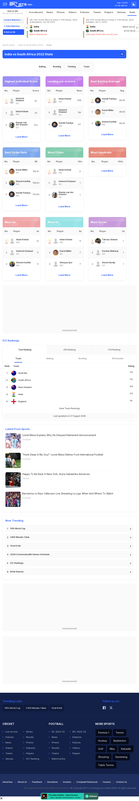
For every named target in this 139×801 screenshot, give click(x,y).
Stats (132, 12)
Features (30, 748)
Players (30, 753)
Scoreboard (36, 12)
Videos (72, 12)
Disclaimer (52, 782)
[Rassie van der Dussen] (12, 125)
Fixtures (85, 12)
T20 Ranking (114, 349)
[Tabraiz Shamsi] (98, 241)
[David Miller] (98, 112)
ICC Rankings (16, 563)
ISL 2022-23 (58, 731)
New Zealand (25, 387)
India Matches (13, 26)
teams (97, 12)
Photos (61, 12)
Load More (21, 136)
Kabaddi (126, 748)
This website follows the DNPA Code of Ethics (47, 788)
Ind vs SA (13, 12)
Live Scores (11, 731)
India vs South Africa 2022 (30, 45)
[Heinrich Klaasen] (12, 101)
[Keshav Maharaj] (98, 252)
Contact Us (121, 782)
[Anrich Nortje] (98, 264)
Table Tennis (106, 765)
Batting (42, 66)
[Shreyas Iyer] (56, 264)
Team (86, 66)
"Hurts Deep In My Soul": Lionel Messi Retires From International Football (62, 454)
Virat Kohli (15, 545)
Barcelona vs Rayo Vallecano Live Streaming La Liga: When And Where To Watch (67, 493)
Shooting (103, 756)
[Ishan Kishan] (12, 113)
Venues (121, 12)
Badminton (119, 740)
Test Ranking (24, 349)
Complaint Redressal (86, 782)
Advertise (8, 782)
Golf (100, 748)
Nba (112, 748)
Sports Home (9, 45)
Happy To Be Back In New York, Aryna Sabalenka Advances (56, 474)
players (109, 12)
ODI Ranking (69, 349)
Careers (107, 782)
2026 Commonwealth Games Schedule (29, 554)
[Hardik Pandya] (55, 125)
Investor (67, 782)
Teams (9, 753)
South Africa (24, 380)
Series (29, 731)
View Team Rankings (69, 408)
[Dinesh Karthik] (98, 123)
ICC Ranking (32, 758)
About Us (22, 782)
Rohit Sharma (16, 571)
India (20, 394)
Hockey (102, 740)
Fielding (72, 66)
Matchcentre (58, 758)
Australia (22, 373)
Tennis (25, 478)
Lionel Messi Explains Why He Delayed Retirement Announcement (59, 435)
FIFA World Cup (17, 528)
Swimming (121, 756)
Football (26, 439)
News (50, 12)
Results (30, 737)
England (22, 401)
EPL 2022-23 (79, 731)
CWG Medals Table (19, 537)
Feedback (37, 782)
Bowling (57, 66)
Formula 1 (103, 732)
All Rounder (118, 358)
